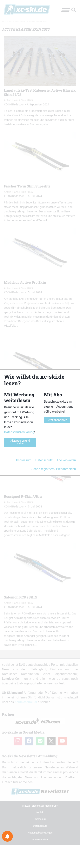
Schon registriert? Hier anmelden (53, 469)
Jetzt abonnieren (57, 420)
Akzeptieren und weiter (20, 442)
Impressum (23, 460)
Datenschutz (44, 460)
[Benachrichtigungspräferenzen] (7, 836)
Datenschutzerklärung (19, 432)
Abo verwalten (66, 460)
